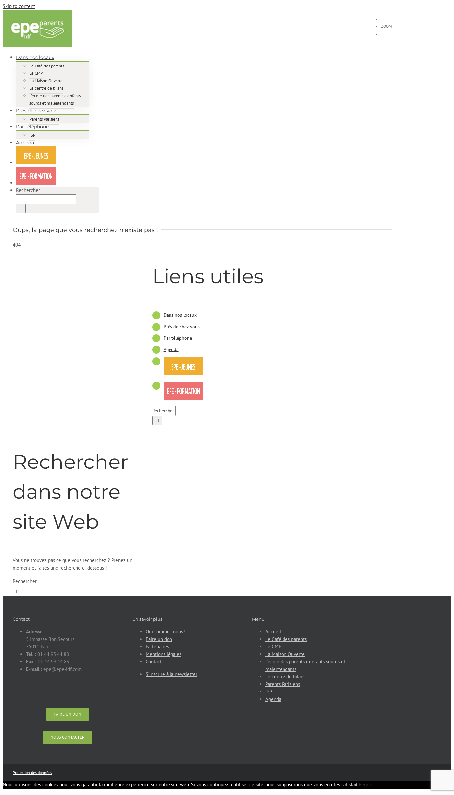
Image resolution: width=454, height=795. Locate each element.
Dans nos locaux (180, 315)
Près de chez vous (182, 327)
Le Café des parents (286, 639)
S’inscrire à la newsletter (171, 674)
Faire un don (159, 639)
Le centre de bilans (285, 676)
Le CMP (273, 646)
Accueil (273, 631)
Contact (154, 661)
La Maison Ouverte (285, 654)
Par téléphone (178, 338)
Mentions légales (163, 654)
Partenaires (157, 646)
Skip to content (19, 6)
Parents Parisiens (282, 684)
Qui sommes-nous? (165, 631)
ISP (268, 691)
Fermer (366, 784)
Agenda (171, 349)
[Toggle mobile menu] (5, 222)
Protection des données (32, 772)
